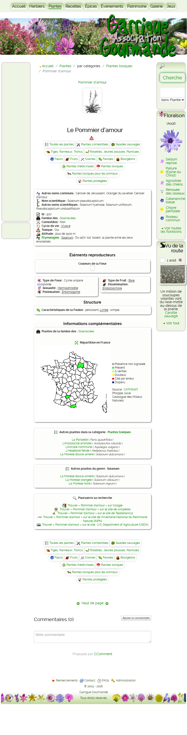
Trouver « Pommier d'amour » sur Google (95, 505)
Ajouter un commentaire (136, 618)
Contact (89, 680)
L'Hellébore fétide (77, 450)
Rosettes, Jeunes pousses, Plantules (114, 151)
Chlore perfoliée (173, 209)
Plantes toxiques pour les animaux (95, 173)
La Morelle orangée (78, 480)
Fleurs (59, 159)
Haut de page (92, 603)
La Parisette (80, 439)
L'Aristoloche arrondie (77, 443)
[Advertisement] (23, 142)
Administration (126, 680)
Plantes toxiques (112, 166)
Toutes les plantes (61, 144)
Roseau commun (173, 218)
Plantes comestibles (94, 144)
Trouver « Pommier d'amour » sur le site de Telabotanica (95, 513)
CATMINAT (131, 389)
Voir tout (172, 323)
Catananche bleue (175, 200)
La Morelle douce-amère (77, 454)
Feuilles (108, 159)
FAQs (105, 680)
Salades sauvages (128, 144)
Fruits (74, 159)
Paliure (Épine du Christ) (173, 171)
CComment (103, 654)
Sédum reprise (171, 161)
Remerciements (67, 680)
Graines (90, 159)
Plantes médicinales (80, 166)
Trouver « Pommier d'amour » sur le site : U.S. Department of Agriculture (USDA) (95, 524)
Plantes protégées (95, 181)
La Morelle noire (80, 483)
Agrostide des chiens (174, 182)
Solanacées (68, 218)
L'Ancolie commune (78, 447)
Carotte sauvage (171, 314)
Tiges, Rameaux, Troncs (67, 151)
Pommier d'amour (92, 82)
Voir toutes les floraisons (171, 229)
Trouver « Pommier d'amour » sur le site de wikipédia (95, 509)
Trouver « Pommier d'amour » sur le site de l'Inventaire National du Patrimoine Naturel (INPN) (95, 519)
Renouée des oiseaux (175, 191)
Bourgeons (128, 159)
